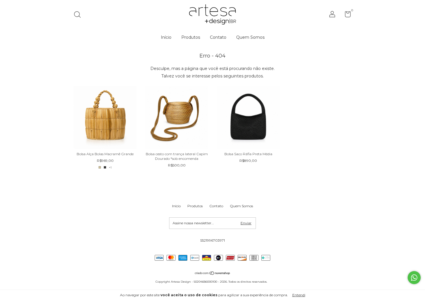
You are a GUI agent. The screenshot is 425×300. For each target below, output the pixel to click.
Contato (218, 37)
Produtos (190, 37)
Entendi (298, 295)
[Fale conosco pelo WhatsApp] (414, 277)
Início (166, 37)
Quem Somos (250, 37)
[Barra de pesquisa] (79, 15)
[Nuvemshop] (213, 273)
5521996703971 (212, 240)
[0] (345, 15)
